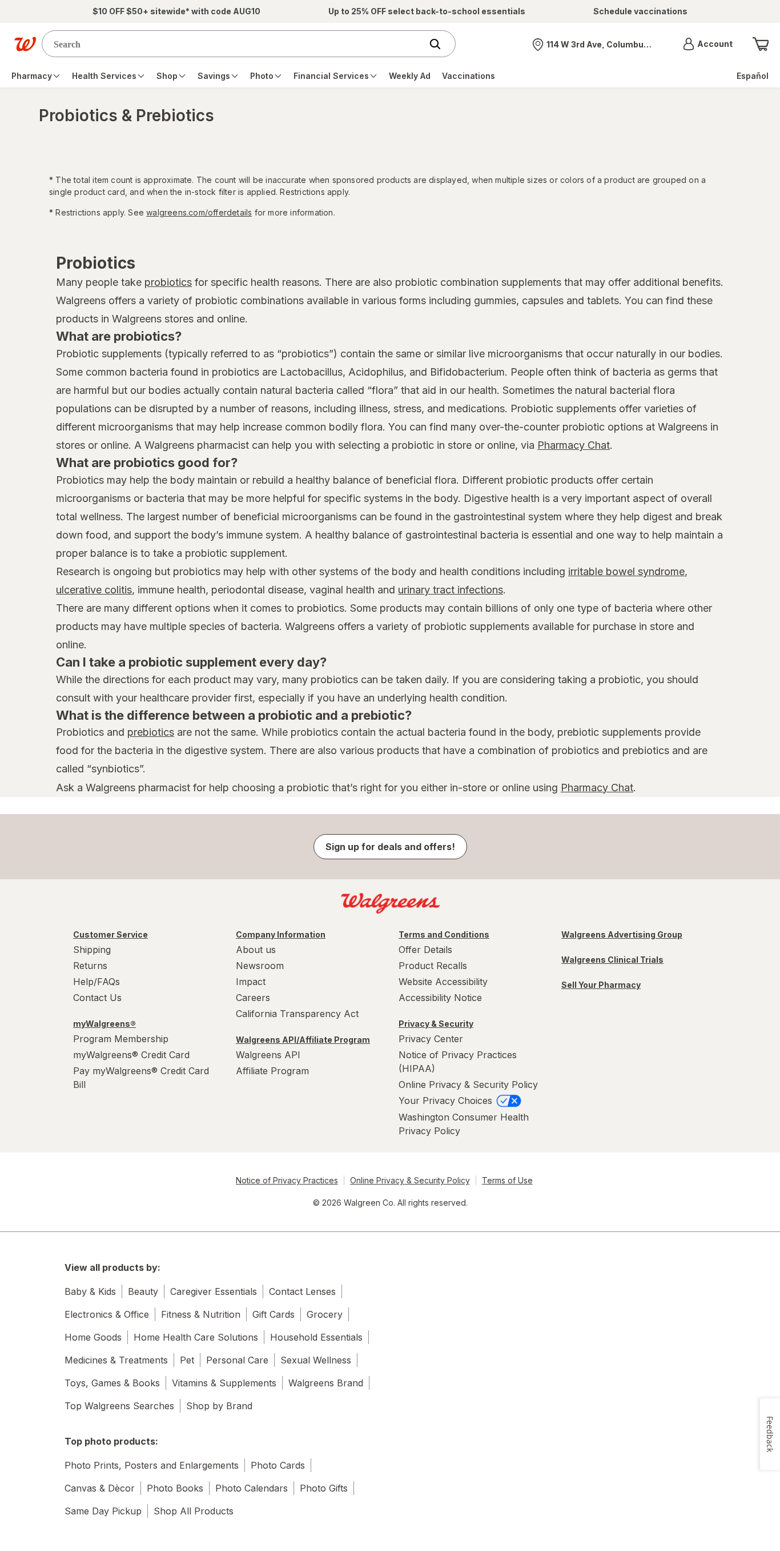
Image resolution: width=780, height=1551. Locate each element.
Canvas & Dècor (100, 1488)
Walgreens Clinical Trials (612, 959)
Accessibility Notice (440, 997)
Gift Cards (273, 1314)
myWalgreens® (104, 1023)
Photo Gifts (324, 1488)
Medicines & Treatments (116, 1360)
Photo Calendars (251, 1488)
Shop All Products (194, 1511)
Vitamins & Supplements (224, 1383)
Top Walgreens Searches (119, 1406)
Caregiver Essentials (213, 1291)
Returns (90, 965)
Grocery (325, 1314)
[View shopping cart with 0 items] (760, 44)
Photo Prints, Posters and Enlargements (152, 1465)
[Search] (441, 44)
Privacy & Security (436, 1023)
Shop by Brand (219, 1406)
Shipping (92, 949)
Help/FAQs (96, 981)
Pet (187, 1360)
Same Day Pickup (103, 1511)
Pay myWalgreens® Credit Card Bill (141, 1077)
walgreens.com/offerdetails (199, 212)
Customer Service (110, 934)
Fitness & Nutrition (200, 1314)
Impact (251, 981)
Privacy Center (431, 1038)
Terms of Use (507, 1180)
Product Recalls (433, 965)
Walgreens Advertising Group (621, 934)
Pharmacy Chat (573, 445)
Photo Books (175, 1488)
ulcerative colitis (94, 590)
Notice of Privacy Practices (287, 1180)
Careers (253, 997)
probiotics (168, 282)
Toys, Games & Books (112, 1383)
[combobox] (234, 44)
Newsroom (260, 965)
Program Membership (120, 1038)
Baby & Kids (90, 1291)
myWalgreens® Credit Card (131, 1054)
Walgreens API (268, 1054)
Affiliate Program (272, 1070)
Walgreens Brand (325, 1383)
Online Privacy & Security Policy (468, 1084)
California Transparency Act (297, 1013)
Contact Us (97, 997)
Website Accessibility (443, 981)
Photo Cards (278, 1465)
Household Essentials (316, 1337)
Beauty (143, 1291)
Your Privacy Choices (447, 1100)
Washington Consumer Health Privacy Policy (464, 1124)
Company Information (280, 934)
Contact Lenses (302, 1291)
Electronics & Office (107, 1314)
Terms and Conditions (444, 934)
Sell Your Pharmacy (601, 985)
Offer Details (425, 949)
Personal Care (237, 1360)
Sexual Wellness (315, 1360)
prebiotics (150, 732)
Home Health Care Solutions (196, 1337)
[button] (707, 44)
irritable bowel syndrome (626, 571)
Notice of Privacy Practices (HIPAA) (458, 1061)
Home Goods (93, 1337)
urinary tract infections (450, 590)
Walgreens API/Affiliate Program (303, 1039)
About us (256, 949)
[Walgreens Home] (25, 44)
